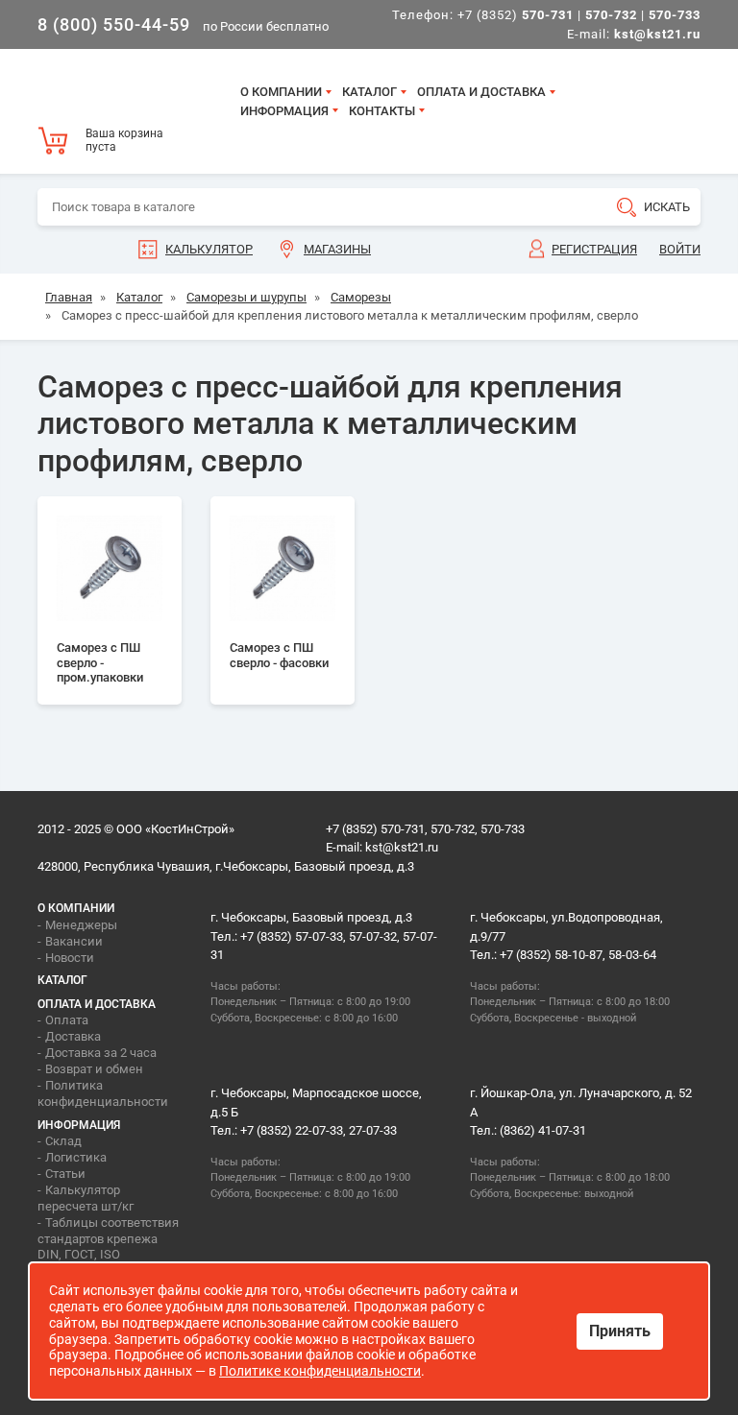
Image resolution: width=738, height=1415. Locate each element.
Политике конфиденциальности (320, 1371)
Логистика (76, 1157)
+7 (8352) (515, 15)
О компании (281, 91)
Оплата (66, 1020)
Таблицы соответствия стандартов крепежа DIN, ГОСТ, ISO (108, 1238)
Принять (620, 1331)
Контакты (382, 111)
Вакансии (74, 941)
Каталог (369, 91)
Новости (69, 957)
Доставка (73, 1036)
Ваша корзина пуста (124, 140)
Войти (680, 249)
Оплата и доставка (481, 91)
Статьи (65, 1173)
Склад (63, 1141)
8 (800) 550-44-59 (113, 24)
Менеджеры (81, 925)
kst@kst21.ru (401, 847)
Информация (284, 111)
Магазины (337, 249)
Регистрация (594, 249)
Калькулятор (209, 249)
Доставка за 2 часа (101, 1052)
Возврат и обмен (94, 1069)
